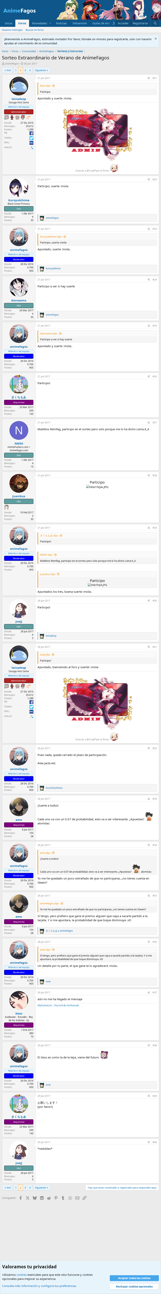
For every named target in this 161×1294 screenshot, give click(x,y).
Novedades (39, 23)
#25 (155, 325)
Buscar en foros (35, 30)
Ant (9, 70)
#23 (155, 228)
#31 (155, 647)
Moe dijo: (45, 85)
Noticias (61, 23)
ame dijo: (45, 853)
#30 (155, 600)
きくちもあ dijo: (49, 535)
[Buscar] (155, 23)
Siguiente (40, 70)
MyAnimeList (45, 1005)
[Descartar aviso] (155, 39)
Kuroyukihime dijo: (51, 236)
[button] (50, 23)
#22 (155, 179)
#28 (155, 475)
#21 (155, 78)
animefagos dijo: (49, 903)
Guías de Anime (103, 23)
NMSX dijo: (46, 554)
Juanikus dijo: (48, 574)
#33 (155, 798)
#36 (155, 942)
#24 (155, 279)
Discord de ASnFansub (66, 1005)
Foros (22, 23)
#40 (155, 1142)
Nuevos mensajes (12, 30)
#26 (155, 376)
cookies (21, 1275)
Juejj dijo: (45, 654)
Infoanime (80, 23)
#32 (155, 748)
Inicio (8, 23)
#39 (155, 1096)
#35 (155, 895)
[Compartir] (148, 78)
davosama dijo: (49, 333)
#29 (155, 527)
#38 (155, 1045)
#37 (155, 992)
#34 (155, 845)
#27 (155, 422)
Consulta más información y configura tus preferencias (39, 1286)
